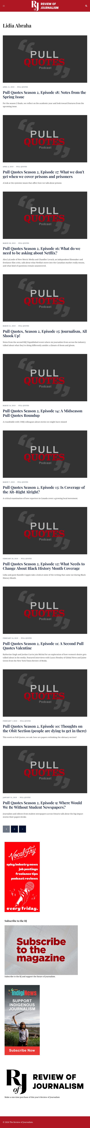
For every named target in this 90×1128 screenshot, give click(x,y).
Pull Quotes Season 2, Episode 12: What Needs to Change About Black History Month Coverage (44, 566)
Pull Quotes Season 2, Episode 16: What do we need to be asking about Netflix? (41, 250)
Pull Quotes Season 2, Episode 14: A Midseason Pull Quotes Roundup (42, 413)
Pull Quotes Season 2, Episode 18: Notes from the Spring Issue (44, 94)
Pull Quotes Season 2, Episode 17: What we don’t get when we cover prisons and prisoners (43, 174)
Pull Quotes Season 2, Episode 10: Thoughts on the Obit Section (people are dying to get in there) (44, 728)
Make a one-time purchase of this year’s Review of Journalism (32, 1097)
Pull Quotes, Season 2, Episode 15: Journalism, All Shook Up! (45, 333)
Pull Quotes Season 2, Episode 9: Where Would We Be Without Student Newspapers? (42, 805)
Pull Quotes (22, 87)
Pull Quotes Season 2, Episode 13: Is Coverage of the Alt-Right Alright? (44, 489)
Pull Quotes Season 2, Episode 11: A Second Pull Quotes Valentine (43, 645)
